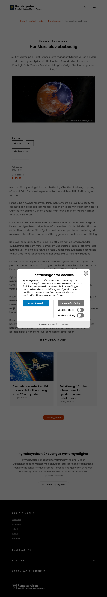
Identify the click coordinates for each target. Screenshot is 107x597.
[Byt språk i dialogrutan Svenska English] (85, 273)
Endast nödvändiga (70, 303)
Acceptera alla (36, 303)
